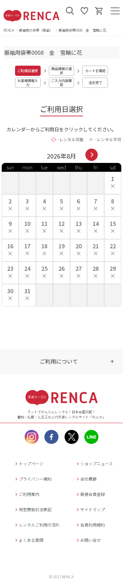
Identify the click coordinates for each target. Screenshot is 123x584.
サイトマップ (92, 509)
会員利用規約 (92, 525)
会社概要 (88, 479)
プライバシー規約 (35, 479)
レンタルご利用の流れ (39, 525)
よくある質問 (31, 540)
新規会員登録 (92, 494)
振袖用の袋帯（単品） (36, 30)
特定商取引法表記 (35, 509)
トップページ (31, 463)
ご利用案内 (29, 494)
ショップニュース (96, 463)
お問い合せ (90, 540)
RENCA (8, 30)
